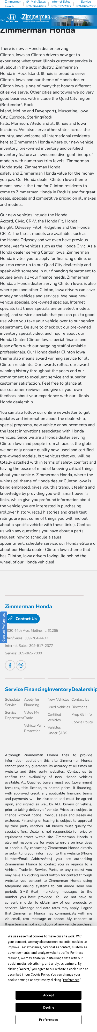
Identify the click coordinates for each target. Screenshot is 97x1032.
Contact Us (25, 619)
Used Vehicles (59, 707)
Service (14, 689)
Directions (79, 707)
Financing (36, 689)
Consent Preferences (4, 627)
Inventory (59, 689)
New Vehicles (58, 699)
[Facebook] (10, 665)
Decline (48, 1007)
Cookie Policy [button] (40, 974)
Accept (48, 995)
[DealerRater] (21, 665)
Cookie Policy (82, 722)
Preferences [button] (71, 980)
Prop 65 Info (81, 714)
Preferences (48, 1020)
